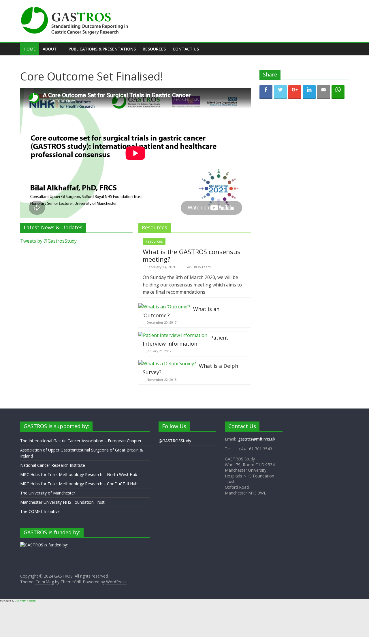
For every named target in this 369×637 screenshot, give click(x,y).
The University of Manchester (47, 493)
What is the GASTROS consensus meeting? (191, 255)
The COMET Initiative (40, 511)
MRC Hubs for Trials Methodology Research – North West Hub (78, 474)
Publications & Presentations (102, 49)
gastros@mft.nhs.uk (256, 439)
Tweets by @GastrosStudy (48, 241)
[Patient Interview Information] (172, 335)
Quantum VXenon (25, 600)
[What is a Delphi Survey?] (167, 363)
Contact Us (186, 49)
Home (30, 49)
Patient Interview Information (185, 340)
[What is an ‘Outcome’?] (164, 306)
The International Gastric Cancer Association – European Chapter (81, 440)
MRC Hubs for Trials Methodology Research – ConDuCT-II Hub (79, 483)
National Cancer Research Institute (52, 465)
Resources (154, 49)
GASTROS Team (198, 267)
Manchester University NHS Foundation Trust (62, 502)
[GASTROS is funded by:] (44, 545)
